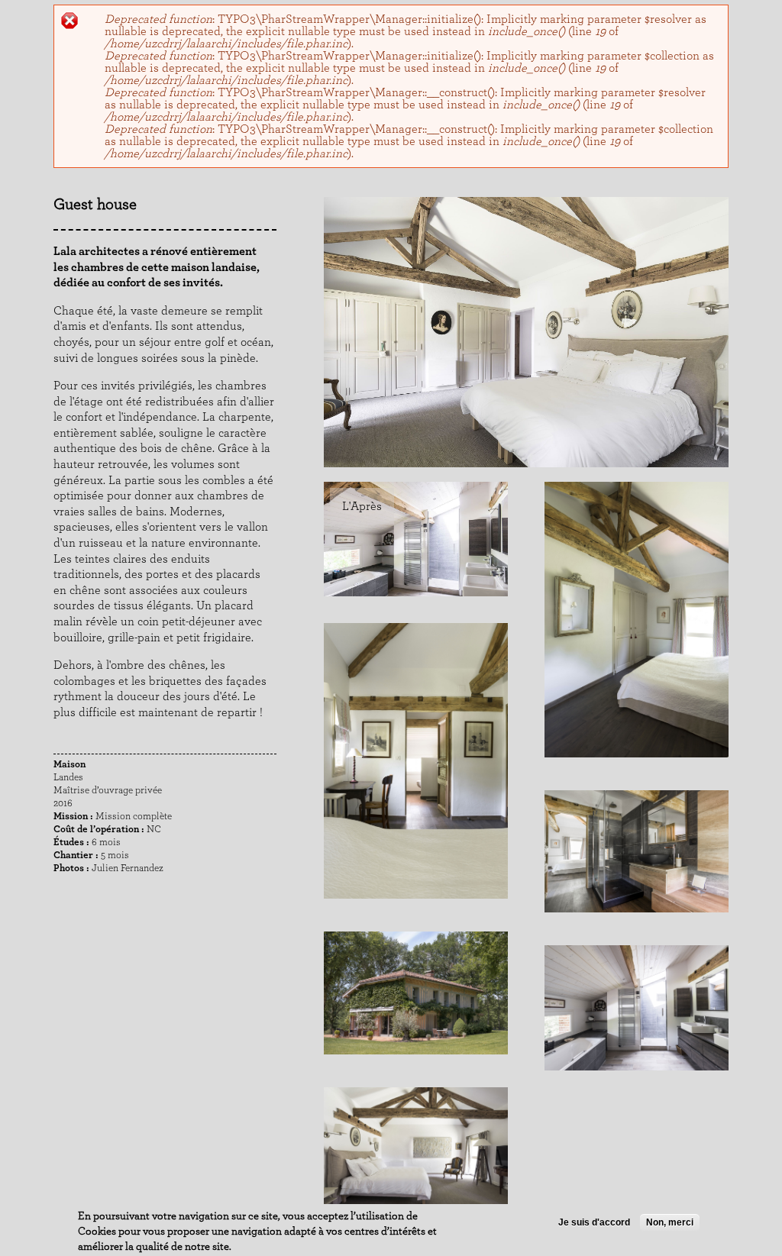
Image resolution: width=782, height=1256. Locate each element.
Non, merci (669, 1222)
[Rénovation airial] (416, 913)
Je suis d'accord (594, 1222)
